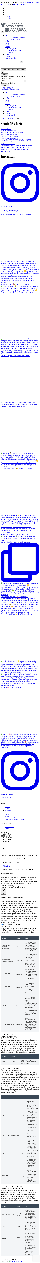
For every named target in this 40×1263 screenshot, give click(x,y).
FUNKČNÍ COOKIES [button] (8, 1035)
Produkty (8, 35)
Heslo (3, 81)
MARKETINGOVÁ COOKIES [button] (11, 1187)
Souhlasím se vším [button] (19, 887)
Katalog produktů (10, 58)
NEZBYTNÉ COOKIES (11, 924)
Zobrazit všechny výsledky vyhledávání (13, 69)
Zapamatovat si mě (7, 83)
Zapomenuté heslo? (7, 87)
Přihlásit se (6, 866)
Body (15, 39)
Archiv (11, 52)
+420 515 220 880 (19, 4)
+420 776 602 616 (28, 2)
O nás (7, 54)
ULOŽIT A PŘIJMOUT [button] (9, 1259)
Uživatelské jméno (7, 78)
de (10, 18)
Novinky (8, 43)
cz (7, 14)
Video (16, 50)
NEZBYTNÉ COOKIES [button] (9, 922)
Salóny (7, 41)
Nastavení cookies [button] (7, 887)
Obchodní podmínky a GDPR (14, 820)
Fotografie (17, 49)
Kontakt (7, 56)
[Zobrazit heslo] (25, 81)
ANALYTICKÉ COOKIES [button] (10, 1068)
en (10, 20)
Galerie (7, 47)
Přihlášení (5, 74)
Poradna (7, 45)
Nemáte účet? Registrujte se (10, 89)
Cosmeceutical (17, 37)
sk (9, 16)
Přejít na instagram (7, 797)
